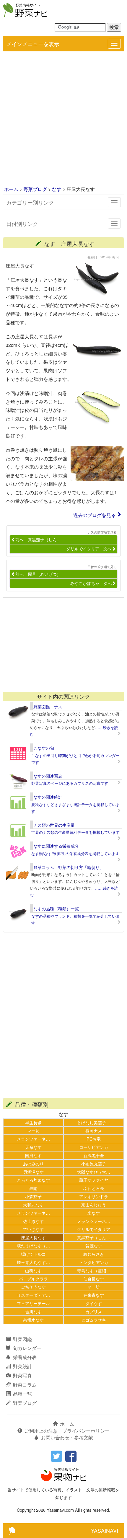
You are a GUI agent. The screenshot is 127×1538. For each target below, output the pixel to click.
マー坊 (33, 1130)
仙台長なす (93, 1279)
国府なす (33, 1155)
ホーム (11, 189)
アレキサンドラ (93, 1196)
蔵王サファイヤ (93, 1180)
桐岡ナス (93, 1130)
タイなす (93, 1303)
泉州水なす (33, 1320)
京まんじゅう (93, 1204)
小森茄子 (33, 1196)
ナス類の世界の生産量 (54, 825)
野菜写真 (22, 1375)
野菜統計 (22, 1366)
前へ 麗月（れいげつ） (38, 574)
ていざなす (33, 1229)
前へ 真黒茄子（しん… (38, 539)
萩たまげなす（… (33, 1245)
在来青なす (93, 1295)
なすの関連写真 (47, 776)
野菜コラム (25, 1384)
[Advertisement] (63, 119)
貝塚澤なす (33, 1172)
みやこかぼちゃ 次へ (91, 583)
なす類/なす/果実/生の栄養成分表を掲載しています (75, 853)
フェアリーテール (33, 1303)
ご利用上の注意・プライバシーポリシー (67, 1430)
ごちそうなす (33, 1286)
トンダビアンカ (93, 1262)
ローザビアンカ (93, 1147)
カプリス (93, 1311)
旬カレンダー (27, 1348)
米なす (93, 1213)
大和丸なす (33, 1204)
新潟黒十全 (93, 1155)
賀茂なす (93, 1245)
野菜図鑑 (22, 1339)
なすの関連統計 (47, 797)
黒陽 (33, 1188)
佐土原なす (33, 1221)
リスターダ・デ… (33, 1295)
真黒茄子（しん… (93, 1237)
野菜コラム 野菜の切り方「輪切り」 (68, 867)
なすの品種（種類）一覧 (56, 908)
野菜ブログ (35, 189)
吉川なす (33, 1311)
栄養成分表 (25, 1357)
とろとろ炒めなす (33, 1180)
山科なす (33, 1270)
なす (56, 189)
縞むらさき (93, 1254)
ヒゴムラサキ (93, 1320)
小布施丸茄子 (93, 1163)
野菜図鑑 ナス (47, 707)
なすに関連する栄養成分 (56, 846)
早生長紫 (33, 1122)
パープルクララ (33, 1279)
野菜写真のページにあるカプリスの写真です (69, 783)
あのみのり (33, 1163)
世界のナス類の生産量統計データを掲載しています (75, 832)
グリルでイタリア (93, 1229)
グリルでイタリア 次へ (89, 549)
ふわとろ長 (93, 1188)
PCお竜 (94, 1139)
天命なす (33, 1147)
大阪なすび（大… (93, 1172)
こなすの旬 (43, 748)
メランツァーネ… (33, 1139)
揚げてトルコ (33, 1254)
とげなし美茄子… (93, 1122)
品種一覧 (22, 1393)
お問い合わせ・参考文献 (67, 1437)
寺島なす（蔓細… (93, 1270)
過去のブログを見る (94, 515)
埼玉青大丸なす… (33, 1262)
